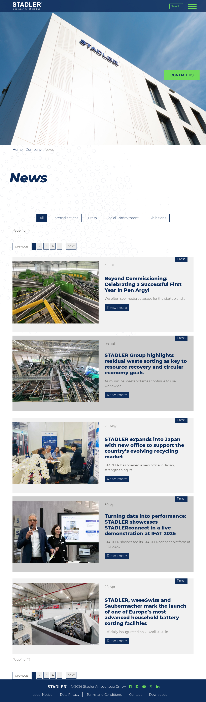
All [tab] (42, 218)
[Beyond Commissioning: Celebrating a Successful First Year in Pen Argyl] (55, 294)
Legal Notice (43, 695)
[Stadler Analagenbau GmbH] (27, 6)
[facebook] (130, 686)
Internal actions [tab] (66, 218)
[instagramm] (158, 686)
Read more (117, 307)
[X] (151, 686)
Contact (135, 695)
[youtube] (144, 686)
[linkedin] (137, 686)
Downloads (158, 695)
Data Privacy (69, 695)
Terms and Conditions (104, 695)
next (71, 246)
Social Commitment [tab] (123, 218)
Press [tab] (92, 218)
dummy (182, 75)
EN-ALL (175, 6)
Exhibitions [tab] (157, 218)
